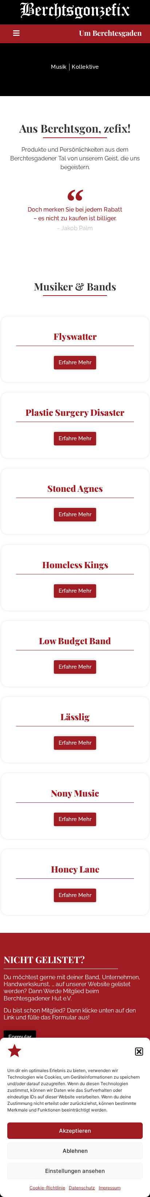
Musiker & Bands (75, 286)
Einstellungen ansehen (75, 1170)
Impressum (110, 1187)
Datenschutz (82, 1187)
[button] (139, 1051)
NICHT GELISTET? (44, 959)
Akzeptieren (75, 1130)
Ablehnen (75, 1150)
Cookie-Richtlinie (47, 1187)
